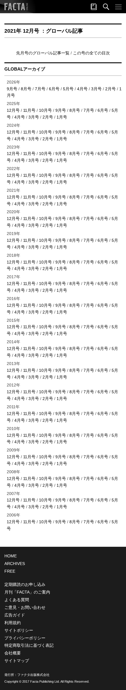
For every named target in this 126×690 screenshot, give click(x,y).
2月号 (110, 88)
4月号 (82, 88)
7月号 (40, 88)
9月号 (12, 88)
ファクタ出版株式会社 (33, 674)
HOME (10, 556)
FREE (9, 571)
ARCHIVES (14, 563)
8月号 (26, 88)
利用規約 (12, 622)
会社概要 (12, 653)
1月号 (62, 117)
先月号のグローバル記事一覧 (43, 53)
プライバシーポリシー (24, 638)
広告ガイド (14, 615)
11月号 (29, 110)
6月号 (54, 88)
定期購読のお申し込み (24, 584)
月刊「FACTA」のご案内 (27, 592)
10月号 (45, 110)
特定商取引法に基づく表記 (29, 645)
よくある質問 (16, 599)
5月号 (68, 88)
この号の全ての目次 (91, 53)
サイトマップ (16, 660)
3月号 (96, 88)
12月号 (13, 110)
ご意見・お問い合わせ (24, 607)
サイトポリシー (18, 630)
